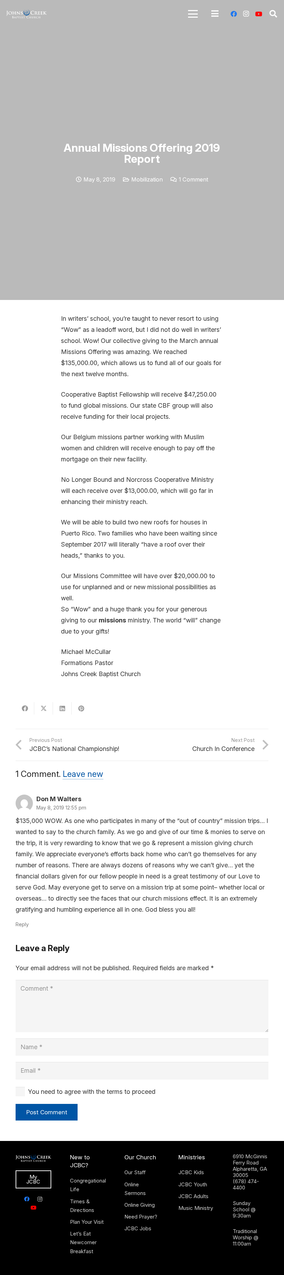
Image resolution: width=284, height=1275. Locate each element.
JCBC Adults (193, 1196)
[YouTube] (258, 14)
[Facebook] (234, 14)
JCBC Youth (192, 1184)
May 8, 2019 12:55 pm (61, 808)
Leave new (83, 774)
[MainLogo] (26, 14)
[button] (193, 14)
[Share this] (25, 708)
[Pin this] (81, 708)
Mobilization (147, 179)
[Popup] (215, 14)
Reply (22, 924)
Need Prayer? (140, 1216)
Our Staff (135, 1172)
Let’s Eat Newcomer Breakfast (83, 1242)
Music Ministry (195, 1208)
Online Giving (139, 1205)
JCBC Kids (191, 1172)
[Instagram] (246, 14)
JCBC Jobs (137, 1228)
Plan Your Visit (87, 1222)
